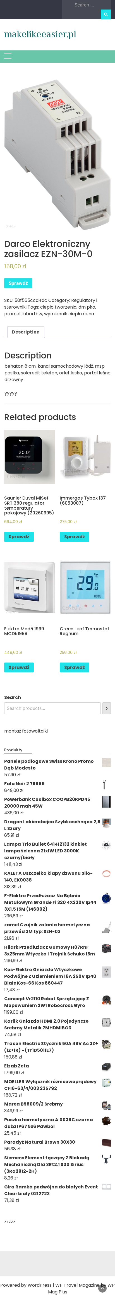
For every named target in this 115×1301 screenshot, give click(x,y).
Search (12, 697)
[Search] (106, 708)
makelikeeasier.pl (40, 33)
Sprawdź (18, 283)
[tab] (25, 332)
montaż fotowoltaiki (26, 731)
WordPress (40, 1285)
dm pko (86, 307)
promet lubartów (23, 314)
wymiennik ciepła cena (69, 314)
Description (26, 332)
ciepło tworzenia (58, 307)
